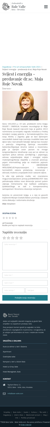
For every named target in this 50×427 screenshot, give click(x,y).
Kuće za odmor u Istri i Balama (15, 347)
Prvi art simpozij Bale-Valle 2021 (27, 67)
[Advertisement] (25, 39)
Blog (45, 415)
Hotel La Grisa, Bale (10, 367)
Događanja (6, 67)
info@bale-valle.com (15, 394)
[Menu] (46, 7)
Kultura (34, 412)
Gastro (26, 412)
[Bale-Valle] (6, 6)
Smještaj (7, 412)
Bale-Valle (17, 412)
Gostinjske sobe (9, 357)
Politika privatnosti (28, 418)
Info (16, 418)
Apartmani (7, 352)
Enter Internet (26, 425)
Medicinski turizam (33, 415)
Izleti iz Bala (18, 415)
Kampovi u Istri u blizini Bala (14, 362)
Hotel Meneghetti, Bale (11, 372)
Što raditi (43, 412)
